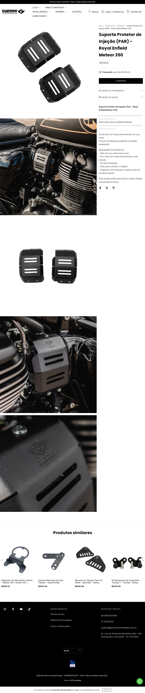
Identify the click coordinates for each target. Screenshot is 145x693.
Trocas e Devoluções (60, 626)
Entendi (107, 690)
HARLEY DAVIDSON (54, 7)
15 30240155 (107, 621)
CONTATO (77, 11)
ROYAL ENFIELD (40, 11)
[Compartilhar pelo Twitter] (107, 188)
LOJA (35, 7)
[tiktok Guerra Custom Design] (29, 609)
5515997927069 (109, 615)
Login (107, 11)
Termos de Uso (57, 614)
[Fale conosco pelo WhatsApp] (140, 681)
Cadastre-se (118, 11)
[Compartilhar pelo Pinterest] (113, 188)
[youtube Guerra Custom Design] (21, 609)
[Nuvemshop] (72, 680)
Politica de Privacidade (61, 620)
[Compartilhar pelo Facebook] (100, 188)
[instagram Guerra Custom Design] (5, 609)
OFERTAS (121, 26)
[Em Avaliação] (72, 663)
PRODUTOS (110, 26)
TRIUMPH (60, 11)
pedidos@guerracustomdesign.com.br (119, 627)
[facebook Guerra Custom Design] (13, 609)
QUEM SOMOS (39, 16)
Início (101, 26)
